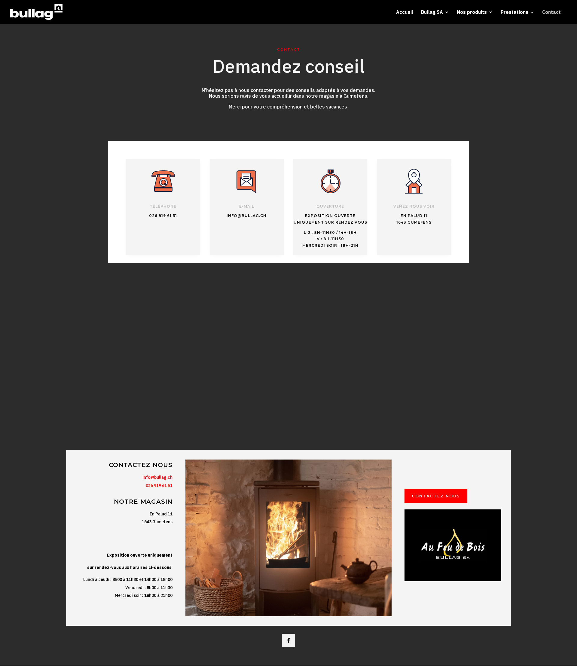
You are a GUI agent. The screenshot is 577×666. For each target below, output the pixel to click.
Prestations (514, 12)
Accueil (404, 12)
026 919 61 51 (159, 485)
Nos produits (472, 12)
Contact (551, 12)
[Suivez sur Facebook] (288, 640)
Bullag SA (432, 12)
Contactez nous (436, 495)
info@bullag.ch (157, 477)
